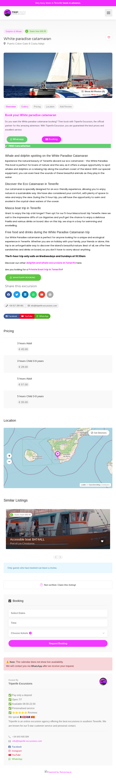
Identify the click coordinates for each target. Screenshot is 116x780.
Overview (11, 106)
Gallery (24, 106)
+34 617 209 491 (15, 306)
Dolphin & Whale (14, 31)
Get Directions (100, 433)
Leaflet (83, 485)
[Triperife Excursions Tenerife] (15, 12)
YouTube (28, 316)
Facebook (12, 316)
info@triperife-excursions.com (43, 306)
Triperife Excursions (20, 683)
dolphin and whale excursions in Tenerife (51, 262)
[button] (8, 294)
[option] (58, 531)
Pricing (37, 106)
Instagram (17, 751)
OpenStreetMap (94, 485)
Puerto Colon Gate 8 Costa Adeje (25, 43)
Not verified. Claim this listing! (60, 585)
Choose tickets (21, 633)
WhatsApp (43, 316)
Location (50, 106)
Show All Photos (93, 91)
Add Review (66, 106)
